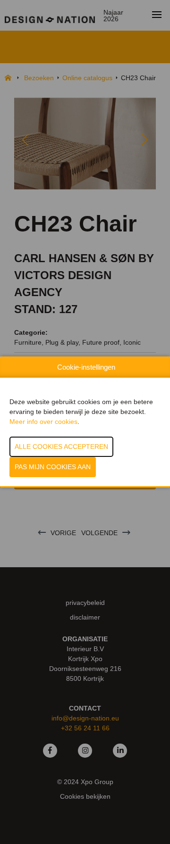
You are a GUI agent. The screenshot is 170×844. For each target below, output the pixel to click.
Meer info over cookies (43, 421)
